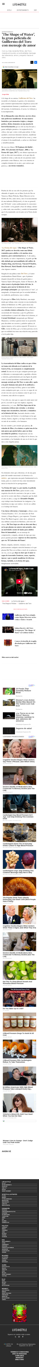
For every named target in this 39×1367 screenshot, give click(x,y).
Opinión (4, 1235)
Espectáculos (6, 1266)
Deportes (4, 1186)
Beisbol (4, 1197)
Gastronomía (5, 1290)
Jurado (4, 1299)
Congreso (4, 1230)
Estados (4, 1233)
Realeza (4, 1268)
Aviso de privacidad (19, 1354)
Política (5, 1225)
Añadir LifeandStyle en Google (11, 66)
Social (3, 1242)
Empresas (4, 1209)
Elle (3, 1279)
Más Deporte (5, 1202)
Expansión (6, 1208)
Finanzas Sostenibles (8, 1247)
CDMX (3, 1231)
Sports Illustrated (9, 1194)
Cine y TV (4, 1187)
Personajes (5, 1294)
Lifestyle (4, 1203)
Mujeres (4, 1220)
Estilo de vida (5, 1285)
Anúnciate (19, 1357)
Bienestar (4, 1296)
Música (4, 1189)
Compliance (19, 1356)
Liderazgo (4, 1258)
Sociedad (4, 1236)
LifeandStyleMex (15, 1336)
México (4, 1228)
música (4, 478)
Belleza (4, 1272)
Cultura (4, 1275)
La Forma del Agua (9, 247)
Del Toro (24, 273)
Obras (3, 1217)
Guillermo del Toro (26, 98)
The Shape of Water (9, 603)
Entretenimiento (23, 10)
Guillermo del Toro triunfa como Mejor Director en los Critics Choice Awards (25, 617)
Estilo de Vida (5, 1297)
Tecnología (5, 1216)
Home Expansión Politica (8, 1211)
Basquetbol (5, 1200)
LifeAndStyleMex (24, 1337)
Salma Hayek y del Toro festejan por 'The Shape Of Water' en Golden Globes (25, 630)
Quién (4, 1265)
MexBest (5, 1288)
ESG (3, 1219)
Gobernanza (5, 1244)
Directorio (19, 1359)
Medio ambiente (6, 1241)
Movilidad (4, 1246)
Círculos (4, 1269)
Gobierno (4, 1227)
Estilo (9, 10)
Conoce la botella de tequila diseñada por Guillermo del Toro (25, 643)
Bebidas (4, 1291)
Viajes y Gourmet (6, 1191)
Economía (4, 1213)
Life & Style (6, 1182)
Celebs (4, 1283)
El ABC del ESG (5, 1250)
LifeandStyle (5, 1222)
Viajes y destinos (6, 1293)
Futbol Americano (7, 1198)
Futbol (4, 1195)
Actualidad (5, 1257)
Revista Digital (6, 1205)
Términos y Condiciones (19, 1352)
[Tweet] (31, 62)
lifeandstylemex (20, 1337)
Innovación (5, 1249)
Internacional (6, 1214)
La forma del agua (17, 601)
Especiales (5, 1261)
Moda (3, 1271)
